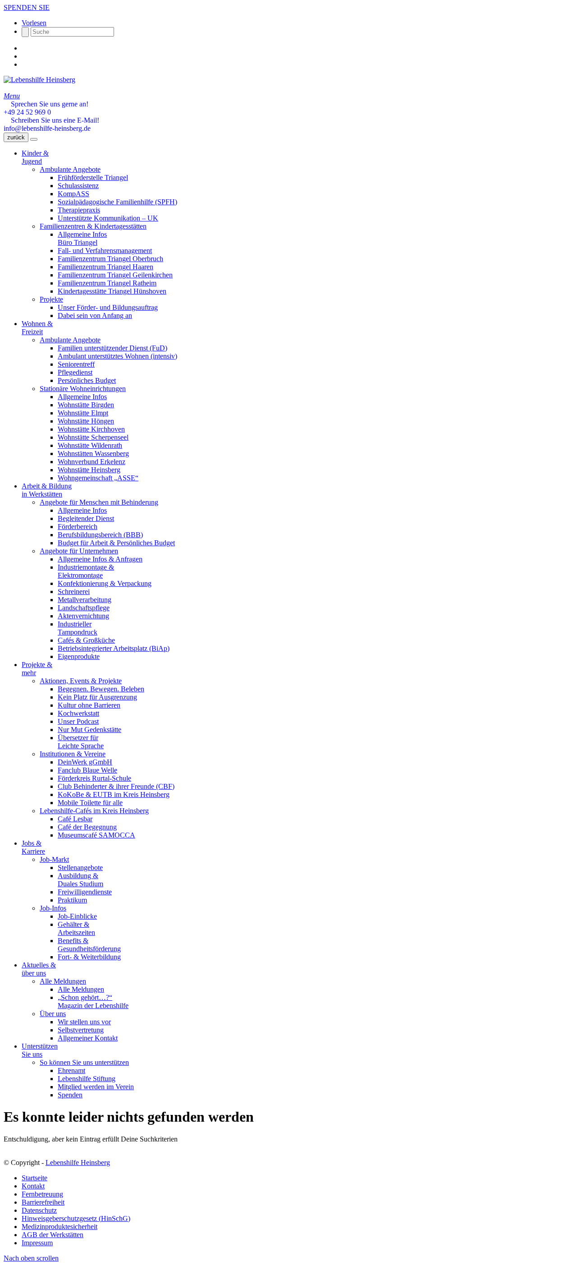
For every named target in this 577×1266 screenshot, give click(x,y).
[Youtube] (24, 64)
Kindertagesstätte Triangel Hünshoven (112, 291)
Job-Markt (54, 859)
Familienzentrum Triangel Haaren (105, 267)
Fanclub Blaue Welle (87, 770)
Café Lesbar (75, 819)
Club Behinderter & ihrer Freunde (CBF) (116, 786)
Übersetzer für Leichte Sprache (81, 742)
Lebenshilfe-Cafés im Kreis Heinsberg (94, 811)
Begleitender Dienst (86, 518)
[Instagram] (24, 56)
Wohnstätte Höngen (86, 421)
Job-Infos (53, 908)
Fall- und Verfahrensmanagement (105, 250)
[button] (34, 23)
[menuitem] (297, 1178)
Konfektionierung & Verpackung (104, 583)
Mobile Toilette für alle (90, 802)
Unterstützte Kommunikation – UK (108, 218)
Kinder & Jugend (35, 157)
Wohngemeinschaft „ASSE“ (98, 478)
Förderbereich (77, 526)
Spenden (70, 1095)
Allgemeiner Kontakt (88, 1038)
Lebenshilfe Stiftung (86, 1078)
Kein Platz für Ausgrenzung (97, 697)
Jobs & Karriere (33, 847)
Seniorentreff (76, 364)
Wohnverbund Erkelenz (91, 461)
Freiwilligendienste (85, 892)
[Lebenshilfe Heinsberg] (39, 79)
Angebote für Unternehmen (79, 551)
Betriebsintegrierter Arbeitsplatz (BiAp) (113, 648)
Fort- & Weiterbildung (89, 957)
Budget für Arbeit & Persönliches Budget (116, 543)
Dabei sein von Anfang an (95, 315)
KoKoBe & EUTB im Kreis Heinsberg (113, 794)
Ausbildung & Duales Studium (80, 880)
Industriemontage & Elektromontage (86, 571)
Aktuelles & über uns (39, 969)
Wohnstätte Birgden (86, 405)
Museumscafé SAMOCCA (96, 835)
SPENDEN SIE (27, 7)
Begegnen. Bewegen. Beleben (101, 689)
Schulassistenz (78, 185)
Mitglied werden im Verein (96, 1087)
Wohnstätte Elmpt (83, 413)
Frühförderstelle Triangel (93, 177)
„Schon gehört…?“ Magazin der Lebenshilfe (93, 1001)
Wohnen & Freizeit (37, 328)
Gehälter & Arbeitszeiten (76, 928)
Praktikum (72, 900)
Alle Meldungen (63, 981)
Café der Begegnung (87, 827)
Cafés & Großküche (86, 640)
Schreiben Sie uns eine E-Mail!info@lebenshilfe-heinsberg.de (51, 124)
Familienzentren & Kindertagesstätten (93, 226)
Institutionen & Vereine (72, 754)
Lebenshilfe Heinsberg (78, 1162)
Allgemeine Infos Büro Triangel (82, 238)
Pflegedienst (75, 372)
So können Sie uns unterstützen (84, 1062)
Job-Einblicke (77, 916)
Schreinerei (74, 591)
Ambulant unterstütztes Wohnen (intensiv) (117, 356)
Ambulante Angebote (70, 169)
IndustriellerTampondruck (77, 628)
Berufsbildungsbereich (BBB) (100, 535)
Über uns (53, 1013)
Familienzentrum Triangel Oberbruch (110, 258)
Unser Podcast (78, 721)
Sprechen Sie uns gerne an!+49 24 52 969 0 (46, 108)
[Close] (33, 139)
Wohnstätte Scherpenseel (93, 437)
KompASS (73, 194)
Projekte (51, 299)
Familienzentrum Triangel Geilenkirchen (115, 275)
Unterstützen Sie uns (40, 1050)
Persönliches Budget (87, 380)
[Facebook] (24, 48)
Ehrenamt (71, 1070)
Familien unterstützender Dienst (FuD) (112, 348)
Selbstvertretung (81, 1030)
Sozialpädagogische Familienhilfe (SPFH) (117, 202)
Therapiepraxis (79, 210)
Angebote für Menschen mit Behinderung (99, 502)
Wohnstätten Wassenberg (93, 453)
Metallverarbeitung (84, 599)
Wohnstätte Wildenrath (90, 445)
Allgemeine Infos (82, 397)
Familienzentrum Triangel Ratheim (107, 283)
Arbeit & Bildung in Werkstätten (47, 490)
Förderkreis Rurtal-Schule (94, 778)
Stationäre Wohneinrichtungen (83, 388)
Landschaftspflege (84, 608)
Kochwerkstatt (78, 713)
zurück (16, 137)
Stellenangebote (80, 867)
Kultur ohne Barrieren (89, 705)
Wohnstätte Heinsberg (89, 470)
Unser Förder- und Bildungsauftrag (108, 307)
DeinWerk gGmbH (85, 762)
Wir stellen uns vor (84, 1022)
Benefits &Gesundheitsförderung (89, 945)
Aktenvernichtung (83, 616)
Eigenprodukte (79, 656)
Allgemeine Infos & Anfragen (100, 559)
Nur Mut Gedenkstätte (89, 729)
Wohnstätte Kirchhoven (91, 429)
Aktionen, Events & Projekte (81, 681)
